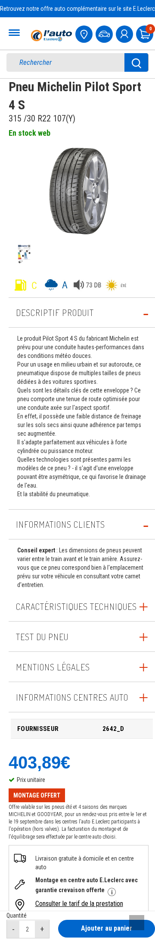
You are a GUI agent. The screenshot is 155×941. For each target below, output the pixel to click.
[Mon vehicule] (105, 33)
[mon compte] (125, 33)
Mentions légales (53, 667)
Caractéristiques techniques (76, 606)
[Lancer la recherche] (136, 62)
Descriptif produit (55, 312)
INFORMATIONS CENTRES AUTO (72, 697)
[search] (71, 62)
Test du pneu (42, 636)
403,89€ (39, 762)
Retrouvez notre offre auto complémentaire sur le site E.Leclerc (77, 8)
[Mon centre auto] (84, 33)
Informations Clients (60, 524)
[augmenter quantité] (42, 929)
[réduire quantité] (13, 929)
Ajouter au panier (106, 928)
